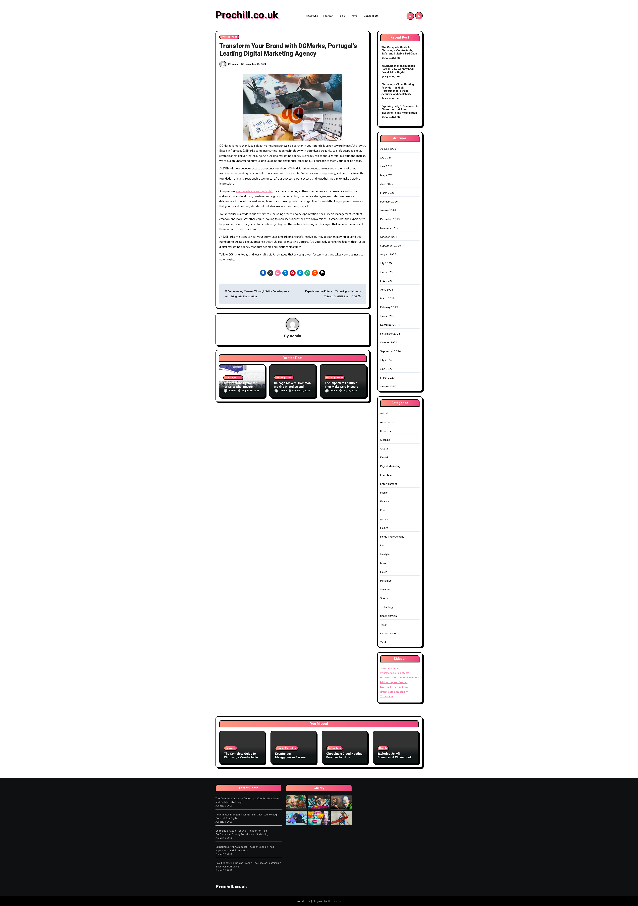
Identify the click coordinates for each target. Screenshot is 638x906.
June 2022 (386, 369)
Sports (384, 598)
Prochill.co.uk (246, 15)
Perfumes (386, 581)
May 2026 (386, 175)
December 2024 (390, 325)
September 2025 (390, 246)
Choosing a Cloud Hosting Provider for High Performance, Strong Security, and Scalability (397, 89)
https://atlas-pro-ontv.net (394, 673)
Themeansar (335, 901)
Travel (354, 16)
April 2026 (386, 184)
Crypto (384, 449)
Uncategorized (229, 36)
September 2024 (390, 351)
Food (341, 16)
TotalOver (386, 696)
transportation (388, 616)
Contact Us (371, 16)
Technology (387, 607)
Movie (383, 563)
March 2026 (387, 193)
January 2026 (388, 210)
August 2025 (388, 254)
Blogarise (318, 901)
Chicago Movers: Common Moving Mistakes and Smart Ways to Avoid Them (292, 387)
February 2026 (389, 201)
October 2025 (388, 237)
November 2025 (390, 228)
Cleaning (385, 440)
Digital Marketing (390, 466)
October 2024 (388, 342)
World (384, 642)
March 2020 (387, 378)
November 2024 (390, 334)
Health (384, 528)
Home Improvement (392, 537)
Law (382, 545)
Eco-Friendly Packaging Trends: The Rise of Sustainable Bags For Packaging (248, 864)
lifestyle (312, 16)
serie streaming (390, 668)
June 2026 (386, 166)
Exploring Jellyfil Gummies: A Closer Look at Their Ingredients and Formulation (399, 109)
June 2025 (386, 272)
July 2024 (386, 360)
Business (385, 431)
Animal (384, 413)
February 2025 (389, 307)
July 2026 (386, 157)
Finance (384, 501)
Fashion (328, 16)
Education (386, 475)
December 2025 (390, 219)
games (384, 519)
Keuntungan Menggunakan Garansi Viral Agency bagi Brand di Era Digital (398, 69)
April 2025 (386, 290)
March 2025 (387, 298)
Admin (235, 64)
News (383, 572)
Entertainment (388, 484)
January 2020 (388, 386)
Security (385, 589)
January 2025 (388, 316)
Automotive (387, 422)
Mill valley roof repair (394, 682)
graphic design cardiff (394, 692)
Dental (384, 457)
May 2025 (386, 281)
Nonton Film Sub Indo (394, 687)
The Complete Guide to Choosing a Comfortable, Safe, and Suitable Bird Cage (399, 50)
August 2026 (388, 149)
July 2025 (386, 263)
